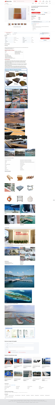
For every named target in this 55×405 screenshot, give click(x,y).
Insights (43, 400)
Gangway (40, 386)
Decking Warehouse (37, 395)
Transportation (7, 4)
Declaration (34, 402)
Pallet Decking (32, 395)
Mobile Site (41, 400)
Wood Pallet (6, 395)
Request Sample (43, 14)
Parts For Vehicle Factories (17, 395)
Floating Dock (11, 4)
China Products (15, 400)
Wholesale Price (28, 400)
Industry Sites (31, 400)
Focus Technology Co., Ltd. (23, 402)
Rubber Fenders (40, 388)
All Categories (6, 3)
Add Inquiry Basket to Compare (17, 26)
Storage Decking (28, 395)
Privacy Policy (37, 402)
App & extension (42, 3)
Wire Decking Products (47, 395)
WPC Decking (17, 388)
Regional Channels (35, 400)
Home (5, 4)
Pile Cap (28, 388)
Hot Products (12, 400)
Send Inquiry (36, 12)
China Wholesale (24, 400)
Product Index (38, 400)
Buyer (35, 3)
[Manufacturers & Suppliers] (8, 1)
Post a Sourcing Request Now (22, 352)
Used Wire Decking (42, 395)
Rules (50, 3)
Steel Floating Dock (18, 386)
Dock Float (29, 387)
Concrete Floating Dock (30, 386)
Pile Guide (6, 388)
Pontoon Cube (17, 387)
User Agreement (31, 402)
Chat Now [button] (46, 12)
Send (9, 352)
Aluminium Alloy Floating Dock (8, 386)
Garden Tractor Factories (11, 395)
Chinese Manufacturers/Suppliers (20, 400)
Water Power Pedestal (7, 387)
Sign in (49, 1)
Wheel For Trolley (23, 395)
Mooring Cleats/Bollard (41, 387)
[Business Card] (49, 35)
